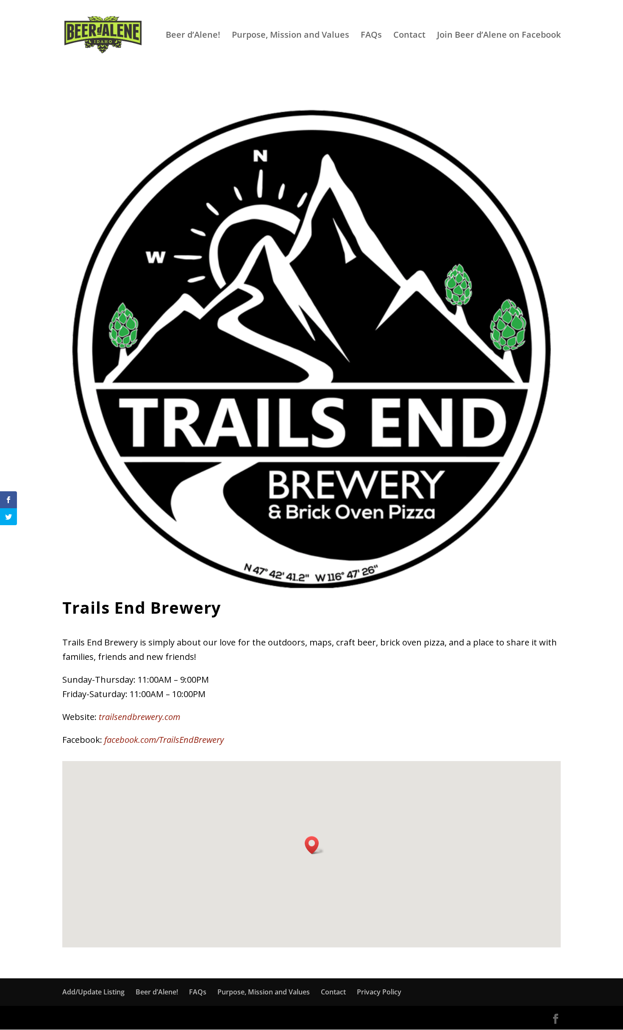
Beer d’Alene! (193, 36)
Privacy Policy (379, 992)
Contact (409, 36)
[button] (314, 845)
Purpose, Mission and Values (290, 36)
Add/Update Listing (93, 992)
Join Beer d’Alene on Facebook (499, 36)
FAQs (371, 36)
